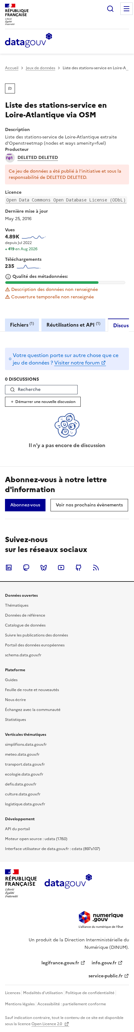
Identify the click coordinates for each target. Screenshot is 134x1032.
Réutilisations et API (73, 324)
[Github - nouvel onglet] (78, 567)
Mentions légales (20, 1004)
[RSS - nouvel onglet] (96, 567)
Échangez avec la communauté (32, 710)
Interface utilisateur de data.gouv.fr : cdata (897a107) (52, 849)
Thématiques (16, 605)
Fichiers (22, 324)
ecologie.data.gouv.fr (24, 774)
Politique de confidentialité (89, 993)
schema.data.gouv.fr (23, 655)
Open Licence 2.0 (47, 1024)
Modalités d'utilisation (43, 993)
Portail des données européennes (35, 645)
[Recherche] (110, 8)
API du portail (17, 829)
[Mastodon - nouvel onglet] (26, 567)
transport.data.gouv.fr (25, 764)
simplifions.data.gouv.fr (26, 744)
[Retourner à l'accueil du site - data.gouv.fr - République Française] (68, 883)
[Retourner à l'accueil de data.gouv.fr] (28, 40)
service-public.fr (106, 976)
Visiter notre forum (77, 362)
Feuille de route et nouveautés (32, 690)
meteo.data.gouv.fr (22, 754)
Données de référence (25, 615)
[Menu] (126, 8)
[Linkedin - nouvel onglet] (8, 567)
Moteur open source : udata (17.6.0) (36, 839)
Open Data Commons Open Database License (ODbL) (66, 200)
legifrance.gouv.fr (60, 963)
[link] (25, 505)
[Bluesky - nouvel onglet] (43, 567)
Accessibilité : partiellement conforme (71, 1004)
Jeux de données (40, 68)
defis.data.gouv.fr (20, 784)
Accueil (11, 68)
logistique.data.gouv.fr (25, 804)
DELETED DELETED (37, 158)
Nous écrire (15, 700)
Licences (12, 993)
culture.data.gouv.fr (23, 794)
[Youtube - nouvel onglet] (61, 567)
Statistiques (15, 719)
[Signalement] (10, 88)
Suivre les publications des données (36, 635)
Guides (11, 680)
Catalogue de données (25, 625)
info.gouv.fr (104, 963)
